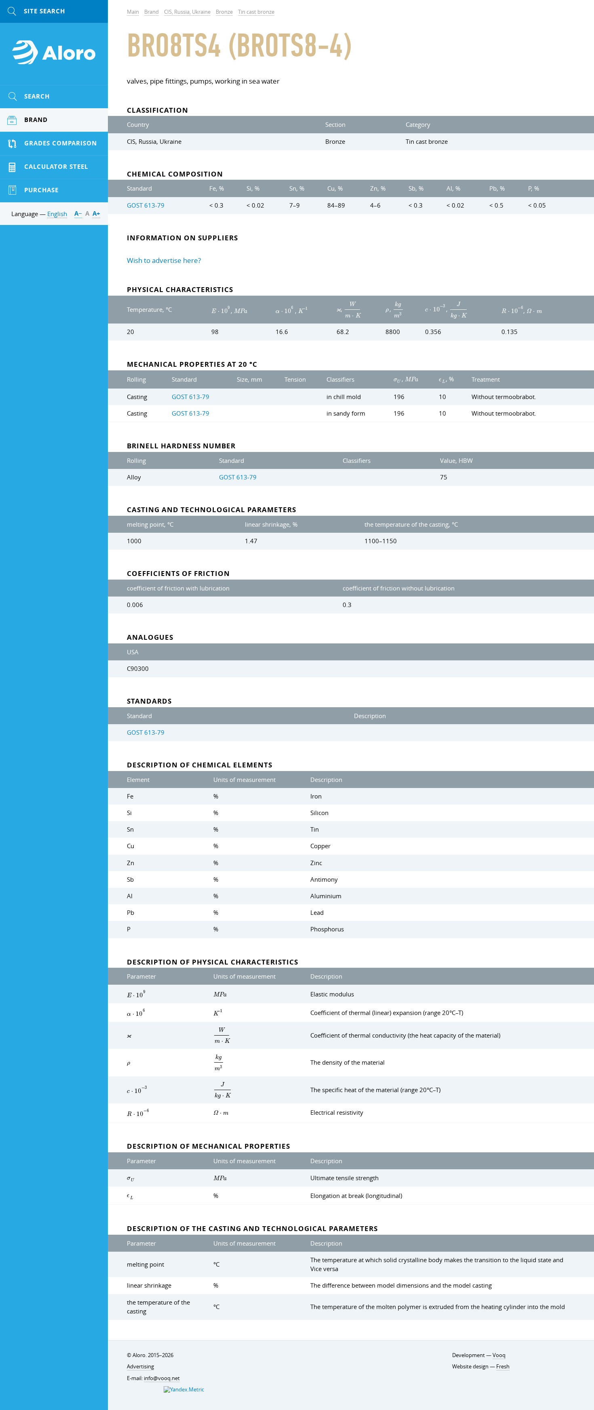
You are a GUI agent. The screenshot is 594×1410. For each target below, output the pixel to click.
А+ (96, 213)
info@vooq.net (162, 1378)
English (57, 214)
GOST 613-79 (145, 205)
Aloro (54, 57)
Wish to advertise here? (164, 260)
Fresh (503, 1366)
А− (78, 213)
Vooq (499, 1355)
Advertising (140, 1366)
